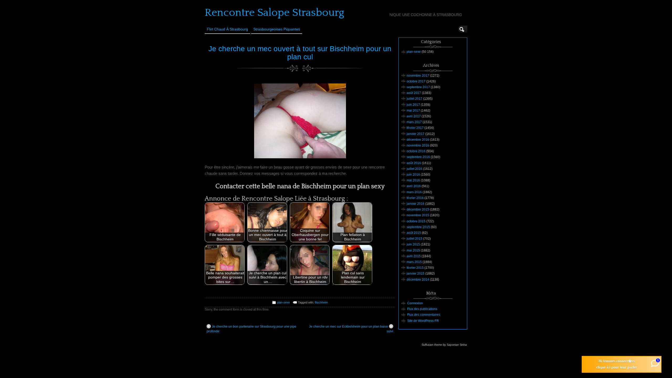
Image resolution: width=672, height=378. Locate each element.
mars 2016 (414, 192)
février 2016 (415, 198)
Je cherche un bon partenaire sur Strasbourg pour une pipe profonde (251, 329)
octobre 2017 (416, 81)
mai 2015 (413, 250)
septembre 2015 (418, 227)
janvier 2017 (415, 134)
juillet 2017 (414, 99)
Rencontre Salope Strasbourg (274, 12)
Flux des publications (422, 309)
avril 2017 (414, 116)
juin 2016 (413, 174)
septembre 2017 (418, 87)
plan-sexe (283, 302)
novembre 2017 (418, 75)
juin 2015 (413, 244)
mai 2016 (413, 180)
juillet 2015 (414, 238)
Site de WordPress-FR (423, 321)
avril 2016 (414, 186)
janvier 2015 (415, 273)
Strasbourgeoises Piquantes (276, 29)
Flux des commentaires (423, 315)
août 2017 (414, 93)
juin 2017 (413, 105)
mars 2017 (414, 122)
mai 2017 (413, 110)
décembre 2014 (418, 279)
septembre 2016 (418, 157)
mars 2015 (414, 262)
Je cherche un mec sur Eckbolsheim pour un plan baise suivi (351, 329)
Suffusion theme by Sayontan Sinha (444, 344)
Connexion (415, 303)
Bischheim (321, 302)
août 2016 (414, 163)
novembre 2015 (418, 215)
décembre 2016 (418, 139)
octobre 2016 (416, 151)
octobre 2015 (416, 221)
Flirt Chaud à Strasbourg (227, 29)
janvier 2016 (415, 204)
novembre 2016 (418, 145)
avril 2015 (414, 256)
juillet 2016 (414, 169)
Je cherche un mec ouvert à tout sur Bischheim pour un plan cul (299, 53)
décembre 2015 (418, 209)
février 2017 (415, 128)
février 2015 (415, 268)
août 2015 (414, 233)
